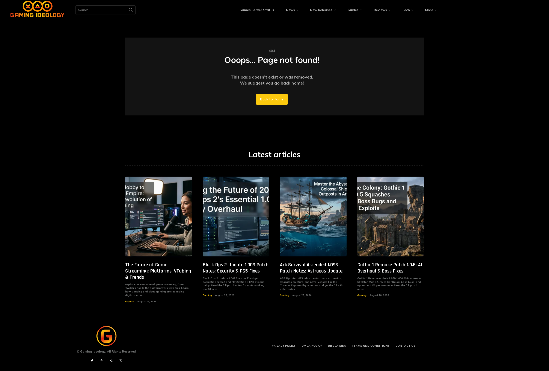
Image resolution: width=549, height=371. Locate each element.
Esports (129, 301)
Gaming (207, 295)
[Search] (131, 10)
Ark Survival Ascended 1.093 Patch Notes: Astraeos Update (311, 268)
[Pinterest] (101, 361)
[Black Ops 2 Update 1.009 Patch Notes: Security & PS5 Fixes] (236, 217)
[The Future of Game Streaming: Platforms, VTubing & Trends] (158, 217)
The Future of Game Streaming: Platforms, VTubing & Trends (158, 271)
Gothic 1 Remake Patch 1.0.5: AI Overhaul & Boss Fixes (389, 268)
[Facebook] (92, 361)
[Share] (111, 361)
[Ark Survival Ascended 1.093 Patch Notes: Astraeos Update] (313, 217)
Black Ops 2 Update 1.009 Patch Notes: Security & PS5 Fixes (235, 268)
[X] (121, 361)
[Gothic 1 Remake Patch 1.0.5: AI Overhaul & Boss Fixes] (390, 217)
